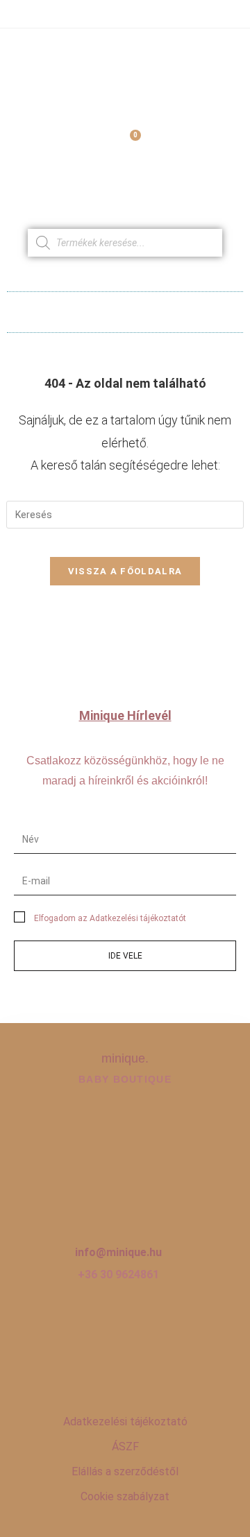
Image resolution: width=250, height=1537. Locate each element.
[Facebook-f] (82, 1365)
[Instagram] (125, 1365)
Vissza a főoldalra (125, 571)
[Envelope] (168, 1365)
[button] (125, 308)
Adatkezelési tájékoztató (125, 1421)
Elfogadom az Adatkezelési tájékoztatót (110, 918)
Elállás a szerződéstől (125, 1471)
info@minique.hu (118, 1252)
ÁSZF (125, 1446)
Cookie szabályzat (125, 1496)
